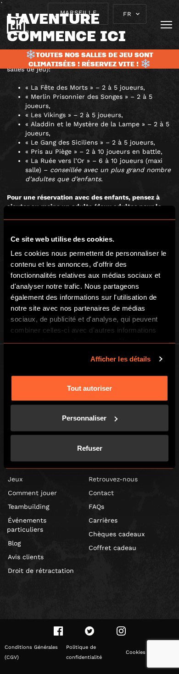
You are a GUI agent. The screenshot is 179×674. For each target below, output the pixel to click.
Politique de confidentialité (84, 652)
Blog (14, 543)
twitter (90, 631)
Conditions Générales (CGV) (31, 652)
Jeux (15, 479)
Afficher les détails (120, 359)
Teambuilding (28, 506)
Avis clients (26, 557)
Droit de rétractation (41, 570)
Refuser (89, 448)
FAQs (96, 506)
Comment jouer (32, 492)
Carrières (103, 520)
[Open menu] (166, 24)
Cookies (135, 652)
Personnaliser (84, 418)
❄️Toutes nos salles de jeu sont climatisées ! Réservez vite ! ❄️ (89, 59)
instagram (121, 631)
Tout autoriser (89, 388)
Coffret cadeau (112, 547)
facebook (58, 631)
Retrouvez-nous (113, 479)
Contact (101, 492)
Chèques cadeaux (117, 534)
